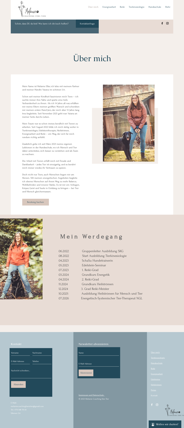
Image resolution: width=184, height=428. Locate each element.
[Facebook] (162, 23)
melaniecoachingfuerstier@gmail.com (27, 406)
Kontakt (154, 395)
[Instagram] (167, 23)
